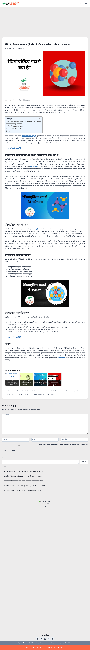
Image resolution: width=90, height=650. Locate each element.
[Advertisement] (45, 20)
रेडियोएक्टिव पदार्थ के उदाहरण (15, 126)
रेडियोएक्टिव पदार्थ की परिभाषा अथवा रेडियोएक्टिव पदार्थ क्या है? (24, 121)
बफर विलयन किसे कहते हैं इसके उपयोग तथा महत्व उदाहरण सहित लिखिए (23, 481)
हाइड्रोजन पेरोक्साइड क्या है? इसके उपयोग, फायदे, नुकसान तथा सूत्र (23, 476)
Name (5, 439)
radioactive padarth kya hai (69, 391)
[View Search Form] (81, 3)
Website (64, 439)
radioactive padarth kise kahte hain (48, 391)
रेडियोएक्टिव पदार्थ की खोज (14, 124)
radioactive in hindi (30, 391)
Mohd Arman (10, 48)
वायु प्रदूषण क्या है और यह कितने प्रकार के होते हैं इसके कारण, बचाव (22, 490)
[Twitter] (41, 638)
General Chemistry (11, 41)
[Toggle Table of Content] (39, 118)
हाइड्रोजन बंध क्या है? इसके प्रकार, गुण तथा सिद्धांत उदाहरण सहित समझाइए (24, 486)
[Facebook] (37, 638)
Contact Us (30, 643)
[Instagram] (45, 638)
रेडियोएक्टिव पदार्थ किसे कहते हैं (24, 394)
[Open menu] (86, 3)
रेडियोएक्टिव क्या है (10, 394)
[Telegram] (48, 638)
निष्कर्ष (9, 131)
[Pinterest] (52, 638)
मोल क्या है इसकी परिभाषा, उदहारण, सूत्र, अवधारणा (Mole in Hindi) (23, 471)
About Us (21, 643)
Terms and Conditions (64, 643)
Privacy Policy (50, 643)
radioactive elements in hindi (14, 391)
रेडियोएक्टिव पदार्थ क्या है (39, 394)
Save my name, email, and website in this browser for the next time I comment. (62, 444)
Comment (7, 415)
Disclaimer (39, 643)
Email (34, 439)
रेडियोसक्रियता (51, 394)
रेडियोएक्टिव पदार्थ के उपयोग (15, 128)
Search (4, 458)
